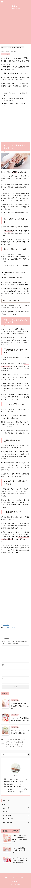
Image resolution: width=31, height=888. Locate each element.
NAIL (3, 804)
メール (4, 672)
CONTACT (23, 877)
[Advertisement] (15, 28)
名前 (3, 665)
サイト (4, 678)
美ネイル (15, 6)
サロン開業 (6, 808)
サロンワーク (6, 627)
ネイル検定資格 (7, 822)
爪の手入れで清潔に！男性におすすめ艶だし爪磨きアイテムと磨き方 (20, 706)
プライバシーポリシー (15, 877)
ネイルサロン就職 (8, 819)
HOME (6, 877)
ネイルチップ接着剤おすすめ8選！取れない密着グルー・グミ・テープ (20, 850)
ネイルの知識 (6, 625)
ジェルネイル (13, 627)
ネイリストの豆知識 (15, 884)
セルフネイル (7, 811)
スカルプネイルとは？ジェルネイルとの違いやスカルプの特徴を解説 (19, 860)
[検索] (29, 754)
